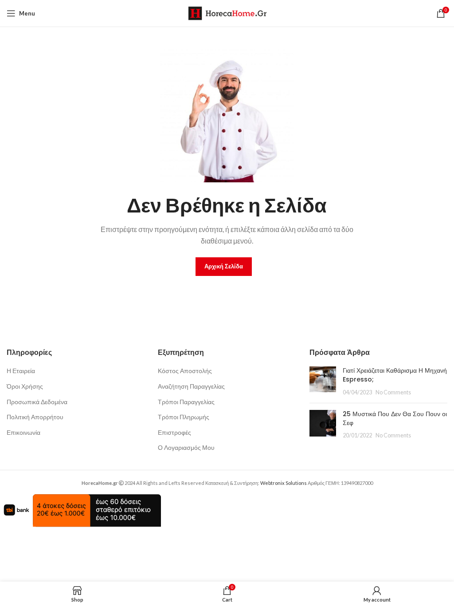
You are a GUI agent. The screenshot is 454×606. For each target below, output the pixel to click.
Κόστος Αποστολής (185, 370)
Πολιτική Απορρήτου (35, 417)
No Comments (393, 392)
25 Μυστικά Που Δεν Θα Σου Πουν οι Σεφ (395, 418)
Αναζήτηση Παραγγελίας (191, 386)
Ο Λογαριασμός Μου (186, 447)
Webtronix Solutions (283, 483)
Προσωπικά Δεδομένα (37, 401)
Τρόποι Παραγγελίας (186, 401)
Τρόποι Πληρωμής (183, 417)
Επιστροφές (174, 432)
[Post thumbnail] (322, 381)
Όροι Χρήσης (25, 386)
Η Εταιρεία (21, 370)
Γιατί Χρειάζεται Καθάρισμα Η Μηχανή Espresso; (395, 375)
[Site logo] (227, 12)
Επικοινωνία (23, 432)
